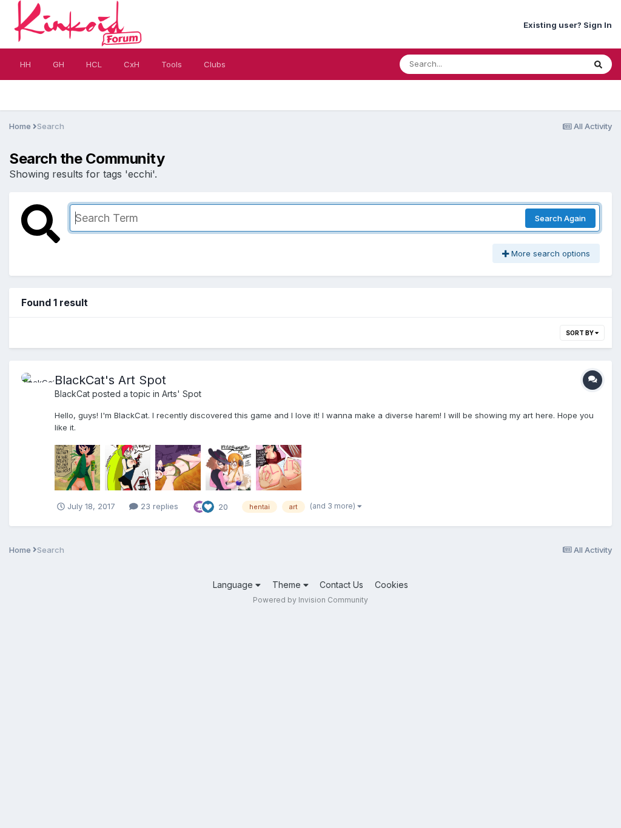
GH (58, 64)
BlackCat (72, 394)
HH (25, 64)
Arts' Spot (181, 394)
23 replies (158, 506)
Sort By (580, 332)
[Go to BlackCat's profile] (34, 386)
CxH (131, 64)
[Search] (598, 64)
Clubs (215, 64)
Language (234, 584)
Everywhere (547, 63)
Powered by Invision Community (310, 599)
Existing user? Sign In (567, 25)
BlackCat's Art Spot (110, 380)
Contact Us (341, 584)
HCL (94, 64)
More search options (549, 253)
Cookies (391, 584)
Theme (287, 584)
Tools (171, 64)
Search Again (560, 218)
